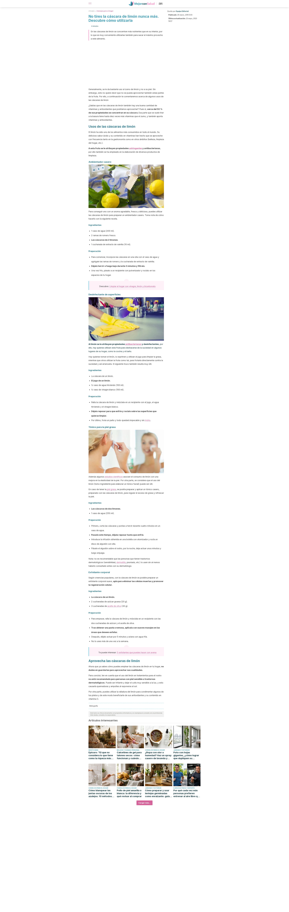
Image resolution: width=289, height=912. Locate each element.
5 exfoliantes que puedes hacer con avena (136, 652)
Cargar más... (144, 803)
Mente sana (93, 750)
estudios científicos (114, 477)
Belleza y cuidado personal (128, 750)
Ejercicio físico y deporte (184, 788)
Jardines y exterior (181, 750)
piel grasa (111, 489)
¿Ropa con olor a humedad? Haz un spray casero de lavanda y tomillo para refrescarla (158, 755)
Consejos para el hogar (105, 11)
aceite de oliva (114, 606)
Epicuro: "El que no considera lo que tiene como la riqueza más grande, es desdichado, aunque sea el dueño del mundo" (102, 755)
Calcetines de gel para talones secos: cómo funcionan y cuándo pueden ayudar (129, 755)
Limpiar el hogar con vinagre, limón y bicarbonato (132, 286)
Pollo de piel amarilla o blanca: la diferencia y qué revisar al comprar (129, 793)
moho (147, 420)
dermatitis (121, 562)
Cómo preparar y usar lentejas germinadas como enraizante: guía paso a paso (157, 793)
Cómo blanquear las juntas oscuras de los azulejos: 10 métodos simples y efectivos (100, 793)
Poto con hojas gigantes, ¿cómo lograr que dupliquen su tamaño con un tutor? (186, 755)
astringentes (135, 148)
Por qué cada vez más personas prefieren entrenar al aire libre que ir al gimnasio (186, 793)
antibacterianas (133, 344)
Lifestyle (92, 11)
